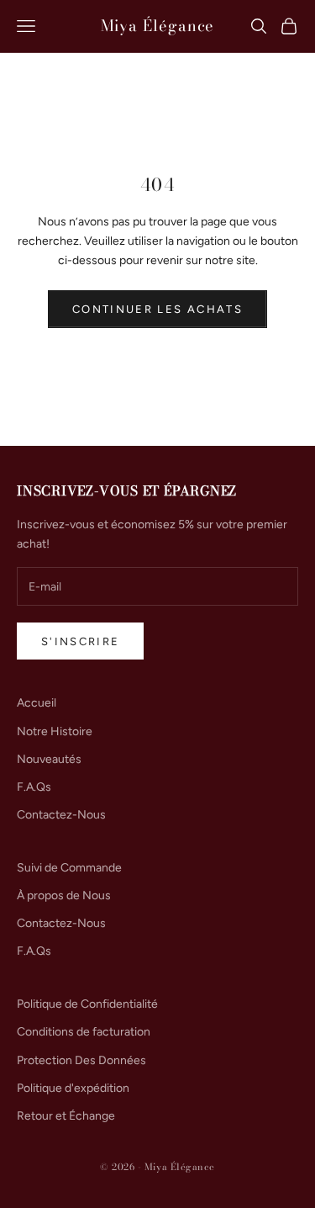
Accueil (36, 703)
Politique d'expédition (73, 1088)
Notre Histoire (54, 731)
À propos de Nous (64, 895)
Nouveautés (49, 759)
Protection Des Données (81, 1060)
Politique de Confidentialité (87, 1004)
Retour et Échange (66, 1116)
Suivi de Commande (69, 868)
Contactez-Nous (61, 815)
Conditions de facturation (83, 1032)
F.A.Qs (34, 787)
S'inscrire (80, 641)
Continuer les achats (157, 309)
